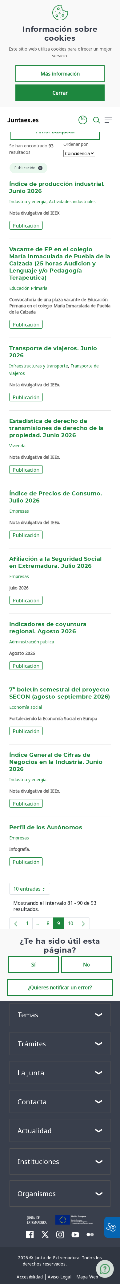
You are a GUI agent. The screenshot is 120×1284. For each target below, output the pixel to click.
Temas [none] (28, 1014)
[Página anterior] (15, 923)
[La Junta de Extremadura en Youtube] (75, 1234)
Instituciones (38, 1161)
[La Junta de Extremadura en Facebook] (30, 1234)
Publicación (26, 225)
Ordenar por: (76, 144)
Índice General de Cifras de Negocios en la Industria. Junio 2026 (55, 762)
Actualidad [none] (35, 1130)
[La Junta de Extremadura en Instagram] (60, 1234)
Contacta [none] (32, 1101)
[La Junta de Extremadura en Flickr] (90, 1234)
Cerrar (60, 92)
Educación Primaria (28, 288)
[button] (83, 120)
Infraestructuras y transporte (38, 366)
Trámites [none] (32, 1043)
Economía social (25, 707)
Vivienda (17, 446)
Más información (60, 73)
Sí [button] (33, 964)
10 (72, 924)
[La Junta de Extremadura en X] (45, 1234)
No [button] (86, 964)
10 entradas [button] (31, 890)
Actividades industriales (72, 201)
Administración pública (31, 642)
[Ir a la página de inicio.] (21, 120)
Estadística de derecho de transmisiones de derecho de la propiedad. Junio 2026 (56, 428)
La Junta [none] (31, 1072)
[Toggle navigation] (47, 119)
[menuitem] (29, 1277)
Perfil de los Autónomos (45, 828)
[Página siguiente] (83, 923)
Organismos (37, 1193)
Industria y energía (27, 201)
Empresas (19, 511)
